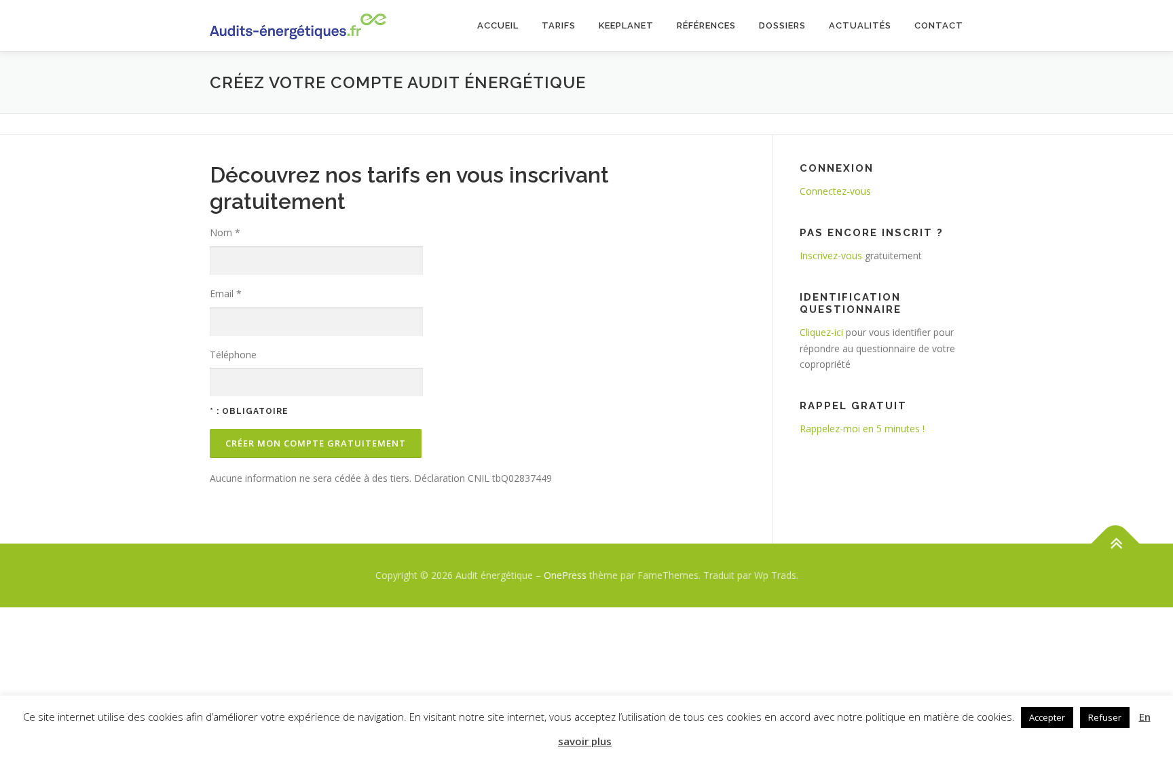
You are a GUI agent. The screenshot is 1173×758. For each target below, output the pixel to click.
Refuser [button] (1104, 717)
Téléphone (233, 354)
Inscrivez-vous (831, 255)
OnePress (565, 575)
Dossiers (782, 25)
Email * (226, 293)
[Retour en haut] (1116, 544)
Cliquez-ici (821, 332)
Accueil (498, 25)
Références (706, 25)
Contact (938, 25)
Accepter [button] (1047, 717)
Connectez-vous (835, 191)
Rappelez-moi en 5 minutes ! (862, 428)
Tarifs (559, 25)
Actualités (860, 25)
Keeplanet (626, 25)
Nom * (225, 232)
